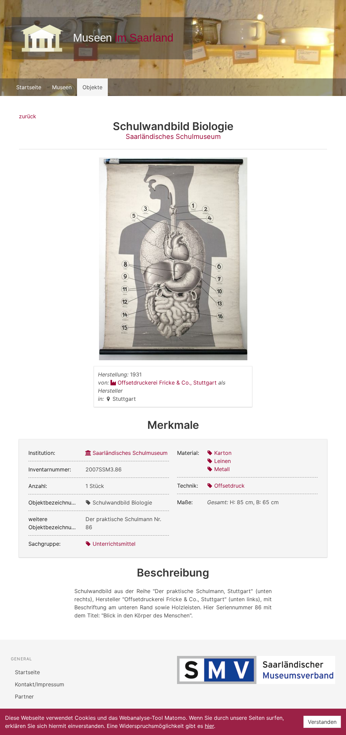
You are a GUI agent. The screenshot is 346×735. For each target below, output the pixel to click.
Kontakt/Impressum (39, 684)
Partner (24, 696)
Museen (62, 87)
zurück (27, 116)
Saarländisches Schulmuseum (173, 136)
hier (209, 725)
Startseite (28, 87)
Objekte (92, 87)
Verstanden (322, 721)
